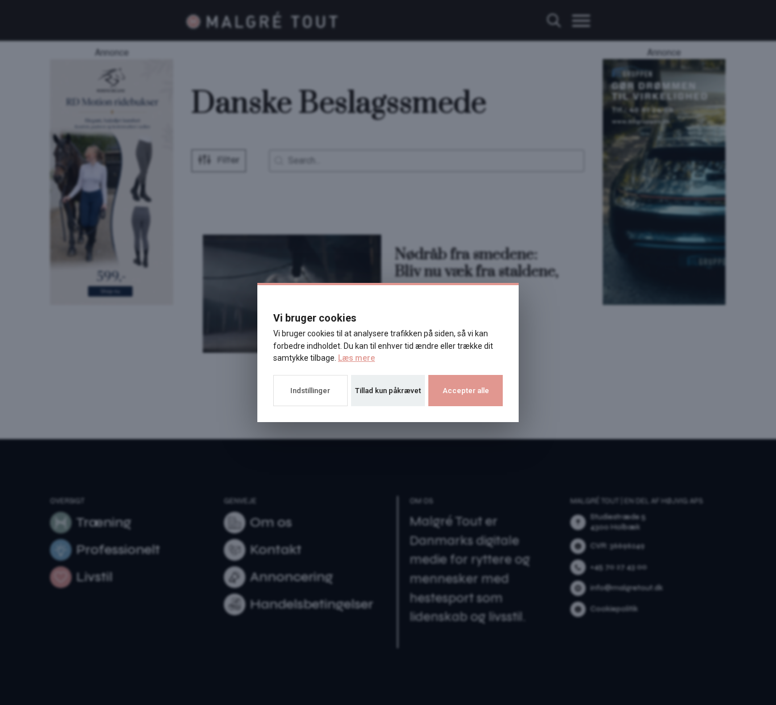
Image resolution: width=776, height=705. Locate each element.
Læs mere (356, 357)
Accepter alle (466, 390)
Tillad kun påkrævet (388, 390)
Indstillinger (310, 390)
